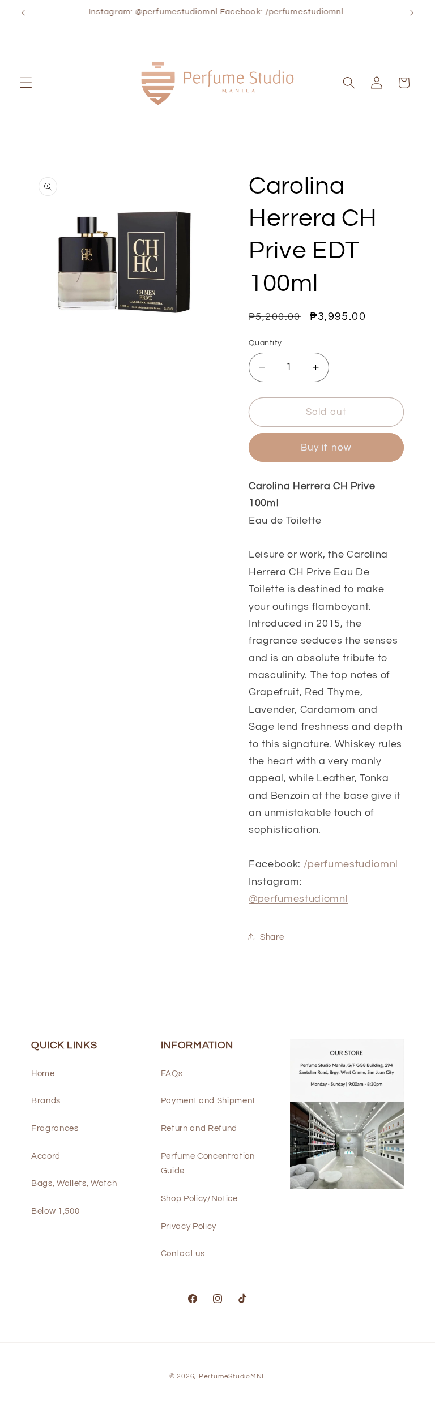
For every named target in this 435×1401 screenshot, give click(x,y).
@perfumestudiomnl (298, 899)
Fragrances (55, 1128)
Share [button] (272, 936)
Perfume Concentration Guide (208, 1163)
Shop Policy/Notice (199, 1198)
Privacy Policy (188, 1226)
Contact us (183, 1253)
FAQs (172, 1073)
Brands (46, 1100)
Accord (46, 1155)
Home (43, 1073)
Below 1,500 (55, 1210)
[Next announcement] (411, 12)
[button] (26, 82)
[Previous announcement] (23, 12)
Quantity (265, 343)
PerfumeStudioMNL (232, 1376)
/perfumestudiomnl (351, 864)
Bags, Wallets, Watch (74, 1183)
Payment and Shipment (208, 1100)
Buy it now (326, 447)
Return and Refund (199, 1128)
